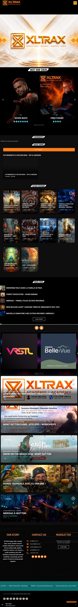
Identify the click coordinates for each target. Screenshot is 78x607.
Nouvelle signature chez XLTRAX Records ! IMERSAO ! (66, 205)
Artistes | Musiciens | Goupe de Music (27, 114)
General (7, 202)
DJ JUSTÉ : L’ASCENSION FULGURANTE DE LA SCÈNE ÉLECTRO (47, 233)
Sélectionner (39, 149)
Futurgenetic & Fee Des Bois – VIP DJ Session (21, 174)
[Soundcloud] (14, 599)
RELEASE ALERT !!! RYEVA (65, 235)
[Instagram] (20, 599)
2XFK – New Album (28, 265)
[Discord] (27, 599)
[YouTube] (4, 599)
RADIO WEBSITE (7, 594)
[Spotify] (11, 599)
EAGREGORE (28, 118)
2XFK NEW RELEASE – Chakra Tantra (11, 264)
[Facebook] (23, 599)
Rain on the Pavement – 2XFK (10, 235)
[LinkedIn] (17, 599)
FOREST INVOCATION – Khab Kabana (11, 206)
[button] (34, 125)
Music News (62, 232)
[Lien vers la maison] (11, 3)
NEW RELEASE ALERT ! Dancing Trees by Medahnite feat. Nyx (48, 205)
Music (24, 201)
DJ (63, 113)
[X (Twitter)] (7, 599)
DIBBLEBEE (63, 117)
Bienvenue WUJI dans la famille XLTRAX (24, 288)
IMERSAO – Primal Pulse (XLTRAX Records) (28, 205)
